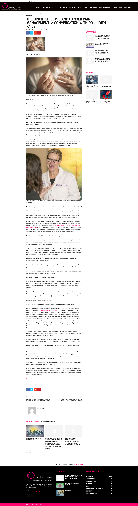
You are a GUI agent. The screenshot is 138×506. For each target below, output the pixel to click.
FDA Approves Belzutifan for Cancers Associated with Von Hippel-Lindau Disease (102, 37)
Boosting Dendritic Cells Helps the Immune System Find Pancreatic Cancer (105, 101)
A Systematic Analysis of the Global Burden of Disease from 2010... (102, 52)
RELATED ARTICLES (32, 422)
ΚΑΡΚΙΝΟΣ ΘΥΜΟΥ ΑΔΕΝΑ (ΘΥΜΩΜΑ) (72, 483)
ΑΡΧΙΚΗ (38, 7)
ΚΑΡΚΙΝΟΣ (45, 7)
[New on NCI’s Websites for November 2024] (35, 431)
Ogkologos (30, 29)
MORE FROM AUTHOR (48, 422)
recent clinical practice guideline (49, 310)
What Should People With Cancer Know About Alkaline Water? (91, 101)
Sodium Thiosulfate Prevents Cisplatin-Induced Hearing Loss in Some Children (38, 400)
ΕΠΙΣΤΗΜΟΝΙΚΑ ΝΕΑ (105, 7)
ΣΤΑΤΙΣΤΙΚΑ (68, 491)
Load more (98, 66)
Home (27, 13)
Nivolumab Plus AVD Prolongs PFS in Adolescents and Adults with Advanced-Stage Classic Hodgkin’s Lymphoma (73, 441)
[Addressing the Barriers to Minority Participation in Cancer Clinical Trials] (90, 61)
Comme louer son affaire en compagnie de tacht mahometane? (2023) (73, 477)
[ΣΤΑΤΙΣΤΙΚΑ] (60, 493)
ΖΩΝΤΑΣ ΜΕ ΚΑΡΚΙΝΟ (75, 7)
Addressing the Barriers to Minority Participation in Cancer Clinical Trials (102, 60)
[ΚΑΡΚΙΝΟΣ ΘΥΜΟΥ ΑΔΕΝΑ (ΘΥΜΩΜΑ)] (60, 485)
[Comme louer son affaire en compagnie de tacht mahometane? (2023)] (60, 478)
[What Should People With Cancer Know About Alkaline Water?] (92, 94)
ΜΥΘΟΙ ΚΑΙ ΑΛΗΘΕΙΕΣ (91, 7)
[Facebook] (108, 1)
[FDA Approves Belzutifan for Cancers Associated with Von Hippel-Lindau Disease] (90, 38)
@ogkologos (79, 464)
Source (28, 378)
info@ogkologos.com (38, 491)
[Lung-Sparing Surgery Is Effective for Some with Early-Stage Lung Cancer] (92, 79)
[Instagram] (110, 1)
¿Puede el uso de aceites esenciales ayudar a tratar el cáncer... (105, 86)
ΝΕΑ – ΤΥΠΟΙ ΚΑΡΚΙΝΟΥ (58, 7)
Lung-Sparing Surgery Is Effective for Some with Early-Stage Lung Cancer (92, 86)
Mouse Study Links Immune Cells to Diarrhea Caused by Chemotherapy (71, 400)
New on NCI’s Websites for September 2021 (103, 43)
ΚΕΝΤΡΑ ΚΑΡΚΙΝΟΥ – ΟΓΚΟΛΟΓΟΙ (122, 7)
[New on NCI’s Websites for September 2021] (90, 45)
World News (33, 13)
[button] (134, 7)
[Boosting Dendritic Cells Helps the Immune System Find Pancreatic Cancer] (106, 94)
